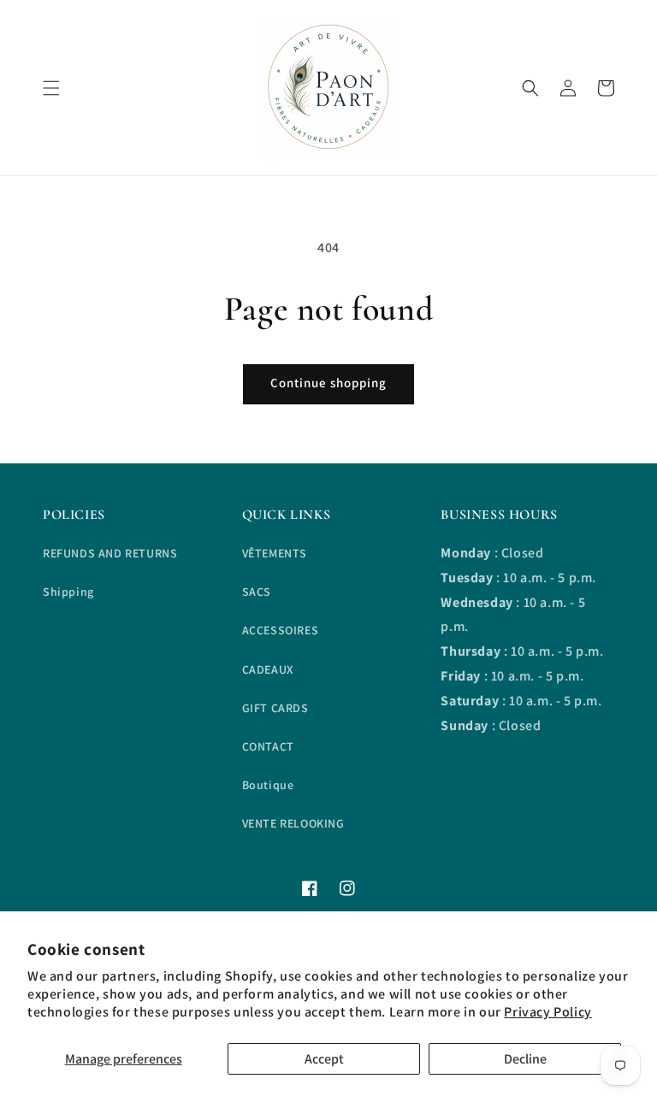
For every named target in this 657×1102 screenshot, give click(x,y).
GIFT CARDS (275, 708)
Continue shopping (328, 382)
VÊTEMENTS (274, 553)
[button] (51, 88)
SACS (256, 591)
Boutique (268, 785)
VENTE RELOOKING (293, 823)
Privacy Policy (547, 1012)
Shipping (68, 591)
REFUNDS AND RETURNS (110, 553)
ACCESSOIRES (280, 630)
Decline (525, 1059)
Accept (324, 1059)
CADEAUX (267, 669)
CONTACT (268, 746)
